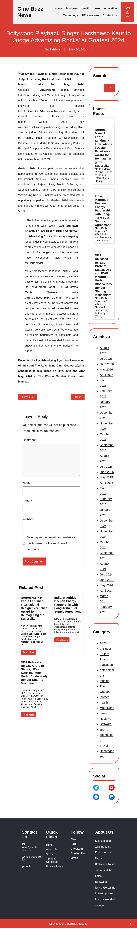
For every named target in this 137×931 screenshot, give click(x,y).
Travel (104, 745)
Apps (103, 643)
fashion (104, 681)
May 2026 (106, 369)
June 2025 (107, 472)
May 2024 (106, 585)
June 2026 (107, 364)
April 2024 (106, 590)
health (104, 702)
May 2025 (106, 477)
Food (103, 686)
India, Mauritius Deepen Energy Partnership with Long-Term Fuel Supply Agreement (67, 604)
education (106, 664)
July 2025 (106, 466)
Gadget (105, 691)
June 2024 (107, 579)
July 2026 (106, 358)
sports (104, 729)
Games (104, 697)
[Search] (109, 88)
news (103, 713)
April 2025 (106, 482)
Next (78, 397)
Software (106, 724)
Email (27, 501)
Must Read (107, 708)
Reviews (105, 718)
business (106, 648)
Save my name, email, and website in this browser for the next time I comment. (51, 543)
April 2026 (106, 374)
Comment (30, 440)
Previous (27, 397)
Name (28, 482)
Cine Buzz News (30, 12)
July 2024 (106, 574)
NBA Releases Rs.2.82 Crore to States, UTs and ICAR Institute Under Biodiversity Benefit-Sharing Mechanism (34, 673)
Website (28, 519)
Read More (28, 652)
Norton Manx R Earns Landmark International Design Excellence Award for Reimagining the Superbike (34, 608)
